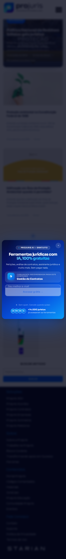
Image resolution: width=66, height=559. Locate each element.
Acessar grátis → (33, 291)
